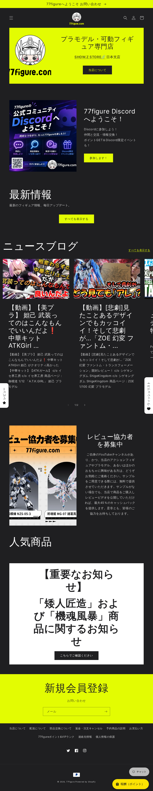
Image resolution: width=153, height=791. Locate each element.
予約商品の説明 (115, 728)
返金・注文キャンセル (89, 728)
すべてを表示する (76, 219)
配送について (37, 728)
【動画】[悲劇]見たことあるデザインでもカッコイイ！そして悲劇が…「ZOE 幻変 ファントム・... (106, 326)
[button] (11, 18)
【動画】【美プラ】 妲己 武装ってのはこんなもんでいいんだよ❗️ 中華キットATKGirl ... (35, 326)
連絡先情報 (85, 736)
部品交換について (60, 728)
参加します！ (98, 158)
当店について (97, 70)
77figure (70, 782)
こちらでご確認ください (76, 655)
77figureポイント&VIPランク (56, 736)
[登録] (106, 711)
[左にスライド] (68, 405)
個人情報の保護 (105, 736)
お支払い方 (136, 728)
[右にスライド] (85, 405)
